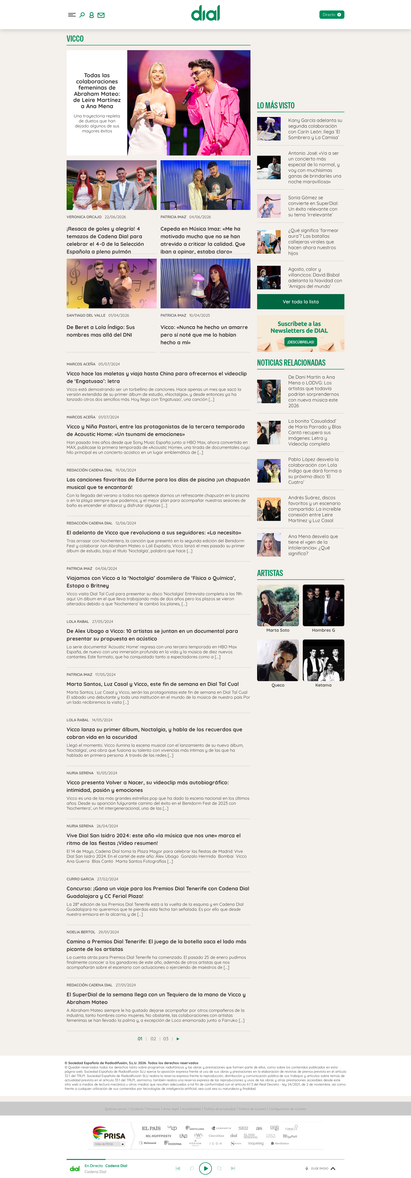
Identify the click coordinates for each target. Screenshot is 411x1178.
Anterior (177, 1168)
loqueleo (256, 1143)
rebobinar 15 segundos (191, 1168)
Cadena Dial (234, 1136)
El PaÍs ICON (215, 1143)
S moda (235, 1143)
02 (153, 1039)
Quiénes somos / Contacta (124, 1109)
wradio (197, 1136)
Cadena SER (242, 1129)
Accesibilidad (191, 1109)
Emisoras (153, 1109)
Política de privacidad (219, 1109)
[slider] (205, 1159)
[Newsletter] (101, 15)
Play (205, 1168)
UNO (184, 1136)
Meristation (279, 1143)
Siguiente (233, 1168)
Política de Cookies (252, 1109)
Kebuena (286, 1136)
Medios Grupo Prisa (109, 1144)
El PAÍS (151, 1129)
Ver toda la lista (301, 302)
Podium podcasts (195, 1143)
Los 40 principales (174, 1129)
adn (272, 1129)
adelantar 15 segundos (219, 1168)
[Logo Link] (205, 12)
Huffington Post (157, 1136)
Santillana (196, 1129)
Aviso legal (171, 1109)
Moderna (171, 1143)
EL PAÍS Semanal (251, 1136)
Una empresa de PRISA (109, 1132)
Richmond (148, 1143)
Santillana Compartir (221, 1129)
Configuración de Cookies (287, 1109)
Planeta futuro (269, 1136)
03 (165, 1039)
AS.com (257, 1129)
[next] (178, 1038)
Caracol (290, 1129)
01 (140, 1039)
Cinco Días (215, 1136)
